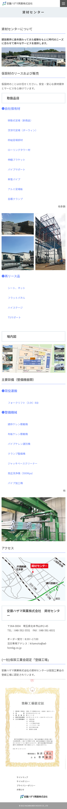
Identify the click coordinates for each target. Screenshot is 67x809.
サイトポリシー (23, 781)
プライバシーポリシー (26, 785)
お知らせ (20, 789)
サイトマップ (22, 777)
